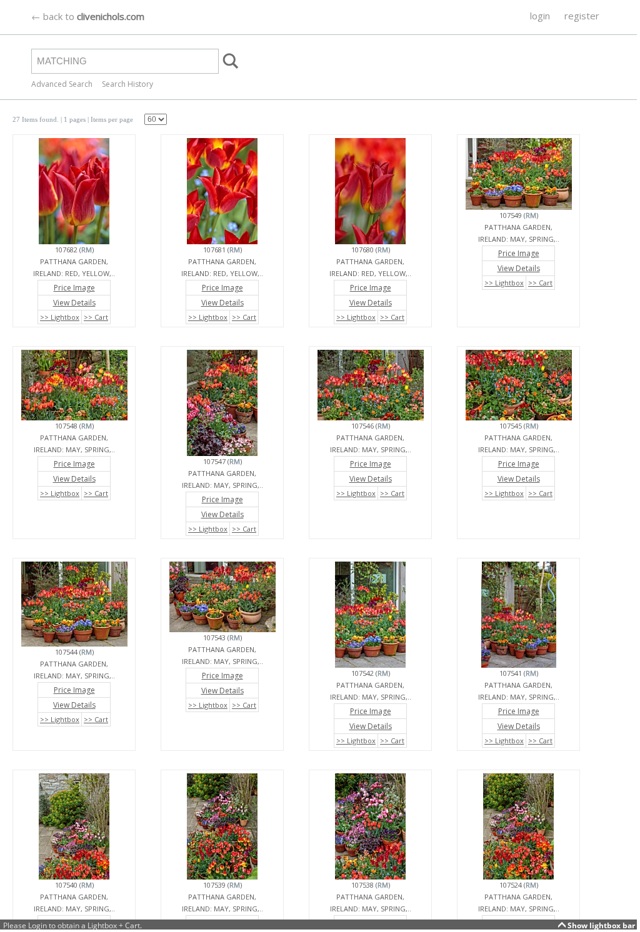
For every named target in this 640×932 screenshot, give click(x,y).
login (540, 15)
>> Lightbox (59, 317)
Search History (127, 84)
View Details (74, 302)
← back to (87, 16)
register (581, 15)
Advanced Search (61, 84)
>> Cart (96, 317)
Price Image (74, 287)
